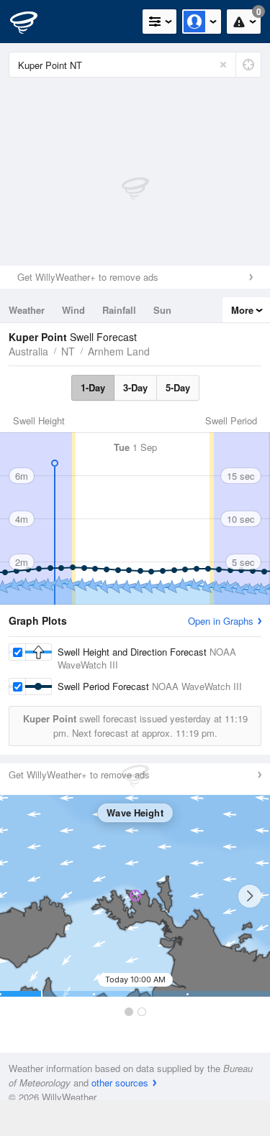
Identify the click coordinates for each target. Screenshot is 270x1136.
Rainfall (119, 310)
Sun (162, 310)
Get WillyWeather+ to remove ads (87, 277)
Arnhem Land (119, 351)
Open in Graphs (220, 621)
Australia (28, 351)
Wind (73, 310)
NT (68, 351)
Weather (27, 310)
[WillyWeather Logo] (32, 21)
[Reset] (223, 64)
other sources (119, 1082)
